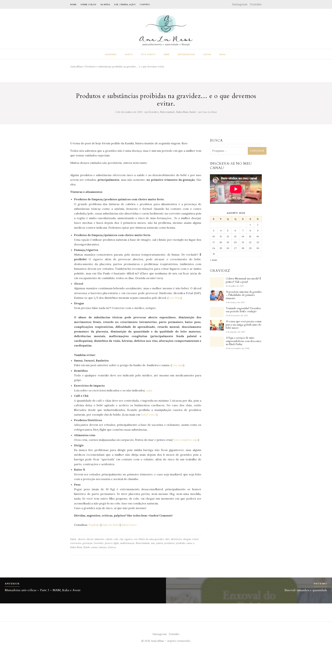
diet (167, 539)
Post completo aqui (185, 439)
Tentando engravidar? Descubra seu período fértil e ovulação (243, 310)
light (116, 543)
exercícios (75, 543)
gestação (87, 543)
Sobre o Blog (88, 4)
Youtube (256, 4)
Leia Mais (174, 297)
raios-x (190, 543)
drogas (187, 539)
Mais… (223, 54)
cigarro (128, 539)
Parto (129, 54)
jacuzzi (108, 543)
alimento (99, 539)
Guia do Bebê (110, 525)
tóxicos (112, 547)
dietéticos (176, 539)
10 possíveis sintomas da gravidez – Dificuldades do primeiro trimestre (243, 295)
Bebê (167, 54)
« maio (213, 259)
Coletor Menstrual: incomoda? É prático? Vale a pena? (243, 280)
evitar (195, 539)
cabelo (108, 539)
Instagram (239, 4)
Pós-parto (148, 54)
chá (121, 539)
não (153, 543)
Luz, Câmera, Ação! (125, 4)
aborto (81, 539)
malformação (127, 543)
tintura (103, 547)
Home (73, 4)
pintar (159, 543)
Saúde (207, 54)
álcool (90, 539)
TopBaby (94, 525)
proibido (180, 543)
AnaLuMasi (76, 66)
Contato (145, 4)
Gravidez (111, 54)
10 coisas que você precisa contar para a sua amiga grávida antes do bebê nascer (244, 325)
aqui (149, 390)
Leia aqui (177, 365)
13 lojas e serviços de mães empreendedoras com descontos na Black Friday (243, 341)
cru (135, 539)
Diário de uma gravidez (151, 539)
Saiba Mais (182, 112)
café (116, 539)
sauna (94, 547)
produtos (169, 543)
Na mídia (105, 4)
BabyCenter (148, 414)
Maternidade (186, 54)
